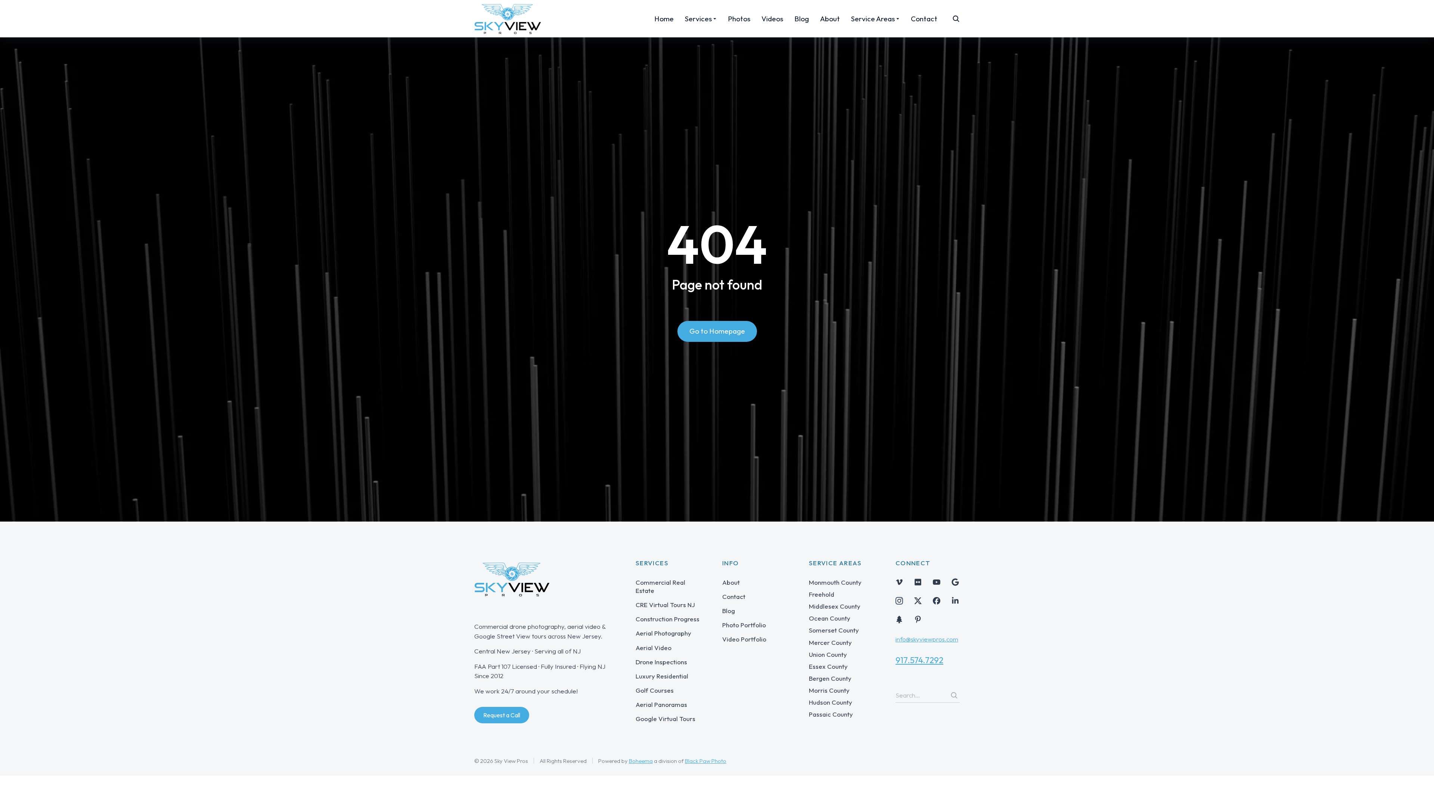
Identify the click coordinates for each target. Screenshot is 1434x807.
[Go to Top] (1418, 791)
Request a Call (501, 715)
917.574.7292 (919, 660)
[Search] (954, 695)
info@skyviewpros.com (927, 639)
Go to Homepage (717, 331)
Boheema (641, 760)
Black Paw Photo (705, 760)
